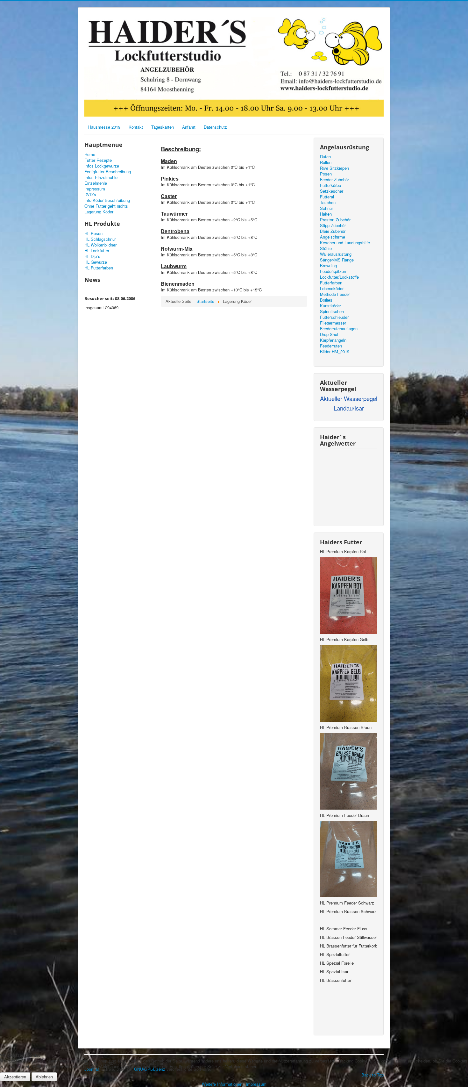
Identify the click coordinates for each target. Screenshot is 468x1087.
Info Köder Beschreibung (107, 200)
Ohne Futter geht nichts (106, 206)
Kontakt (136, 127)
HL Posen (93, 233)
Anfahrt (188, 127)
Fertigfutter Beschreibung (107, 172)
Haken (326, 214)
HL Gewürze (95, 262)
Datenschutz (215, 127)
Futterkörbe (330, 185)
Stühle (326, 248)
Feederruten (331, 346)
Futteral (327, 197)
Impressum (94, 189)
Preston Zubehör (335, 220)
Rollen (325, 162)
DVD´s (90, 194)
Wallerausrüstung (335, 254)
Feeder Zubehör (334, 179)
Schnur (326, 208)
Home (89, 154)
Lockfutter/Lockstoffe (339, 277)
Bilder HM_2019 (334, 351)
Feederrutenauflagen (339, 329)
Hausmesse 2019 (104, 127)
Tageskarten (162, 127)
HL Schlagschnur (100, 239)
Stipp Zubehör (333, 225)
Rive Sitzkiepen (334, 168)
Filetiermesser (333, 323)
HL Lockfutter (96, 251)
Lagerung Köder (98, 212)
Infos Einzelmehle (100, 177)
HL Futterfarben (98, 268)
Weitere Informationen (222, 1084)
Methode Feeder (335, 294)
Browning (328, 265)
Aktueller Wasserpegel (348, 398)
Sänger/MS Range (337, 260)
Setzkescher (331, 191)
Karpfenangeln (333, 340)
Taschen (328, 202)
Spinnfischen (332, 311)
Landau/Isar (349, 408)
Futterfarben (331, 283)
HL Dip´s (92, 256)
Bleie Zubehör (332, 231)
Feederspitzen (333, 271)
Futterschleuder (334, 317)
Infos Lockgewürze (101, 166)
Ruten (325, 157)
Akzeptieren (15, 1077)
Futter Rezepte (98, 160)
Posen (326, 174)
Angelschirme (332, 237)
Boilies (326, 300)
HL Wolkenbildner (100, 245)
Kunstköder (330, 306)
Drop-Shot (329, 334)
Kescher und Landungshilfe (345, 243)
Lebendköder (332, 288)
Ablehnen (44, 1077)
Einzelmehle (95, 183)
